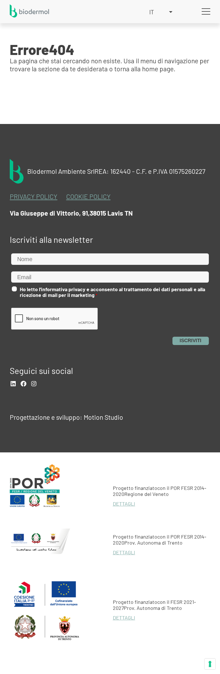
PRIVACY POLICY (33, 196)
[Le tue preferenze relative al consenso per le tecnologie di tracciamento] (210, 664)
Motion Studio (103, 417)
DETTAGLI (124, 504)
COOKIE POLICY (88, 196)
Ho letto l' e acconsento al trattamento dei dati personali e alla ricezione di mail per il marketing (112, 292)
